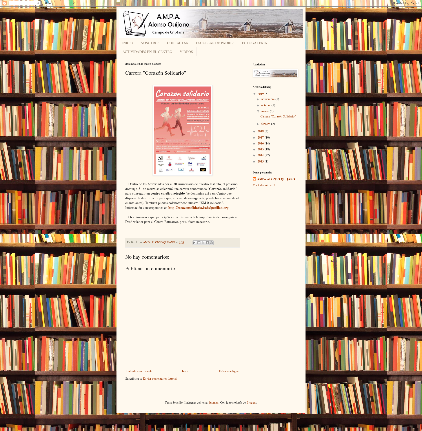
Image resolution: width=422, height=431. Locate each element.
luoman (213, 402)
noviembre (268, 99)
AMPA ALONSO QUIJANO (276, 179)
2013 (261, 161)
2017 (261, 137)
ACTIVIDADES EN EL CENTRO (147, 51)
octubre (266, 105)
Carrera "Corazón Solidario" (278, 116)
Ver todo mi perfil (264, 185)
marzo (265, 111)
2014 (261, 155)
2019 (261, 94)
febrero (266, 124)
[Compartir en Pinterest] (211, 242)
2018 (261, 131)
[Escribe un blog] (199, 242)
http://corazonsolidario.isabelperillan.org (198, 207)
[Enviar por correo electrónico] (195, 242)
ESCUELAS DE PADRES (215, 42)
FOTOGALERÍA (254, 42)
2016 (261, 143)
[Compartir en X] (203, 242)
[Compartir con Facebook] (207, 242)
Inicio (185, 371)
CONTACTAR (178, 42)
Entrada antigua (228, 371)
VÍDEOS (186, 51)
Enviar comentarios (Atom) (160, 378)
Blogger (251, 402)
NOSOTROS (150, 42)
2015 (261, 149)
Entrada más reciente (139, 371)
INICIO (127, 42)
